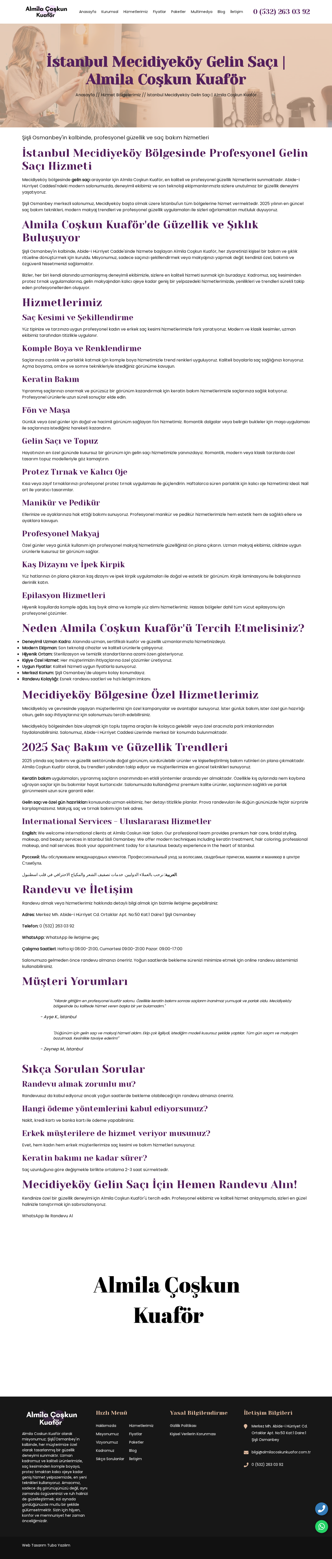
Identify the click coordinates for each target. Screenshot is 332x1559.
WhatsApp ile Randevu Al (47, 1216)
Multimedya (201, 11)
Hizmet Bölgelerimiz (121, 95)
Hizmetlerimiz (135, 11)
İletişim (236, 11)
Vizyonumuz (107, 1442)
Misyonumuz (107, 1434)
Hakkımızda (106, 1425)
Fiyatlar (159, 11)
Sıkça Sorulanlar (110, 1458)
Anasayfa (87, 11)
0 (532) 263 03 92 (281, 12)
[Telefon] (321, 1508)
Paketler (178, 11)
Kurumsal (109, 11)
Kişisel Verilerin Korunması (193, 1434)
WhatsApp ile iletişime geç (72, 937)
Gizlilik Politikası (183, 1425)
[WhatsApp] (321, 1526)
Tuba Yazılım (58, 1545)
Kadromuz (105, 1450)
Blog (221, 11)
